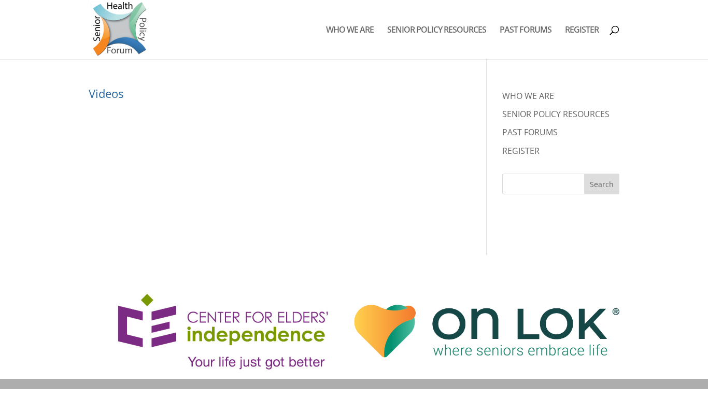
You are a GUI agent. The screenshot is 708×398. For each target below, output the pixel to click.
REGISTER (582, 30)
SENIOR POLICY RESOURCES (436, 30)
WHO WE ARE (350, 30)
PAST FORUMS (525, 30)
